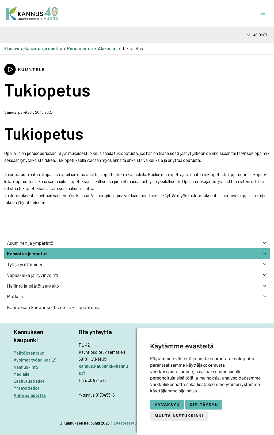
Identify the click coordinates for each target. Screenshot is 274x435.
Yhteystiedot (27, 388)
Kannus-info (26, 367)
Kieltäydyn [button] (204, 404)
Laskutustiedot (29, 381)
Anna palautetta (30, 395)
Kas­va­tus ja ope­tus (27, 253)
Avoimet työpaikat (32, 359)
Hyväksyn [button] (167, 404)
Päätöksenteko (29, 352)
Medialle (22, 374)
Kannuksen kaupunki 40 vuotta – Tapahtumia (54, 307)
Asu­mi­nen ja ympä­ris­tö (30, 243)
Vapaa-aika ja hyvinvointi (32, 275)
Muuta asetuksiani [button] (179, 415)
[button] (260, 34)
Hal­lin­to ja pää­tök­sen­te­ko (33, 286)
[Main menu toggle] (263, 13)
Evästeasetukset (129, 423)
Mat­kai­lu (15, 296)
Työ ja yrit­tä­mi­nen (25, 264)
